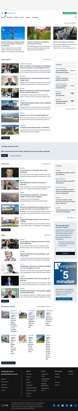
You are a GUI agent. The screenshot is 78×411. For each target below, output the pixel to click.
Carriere (28, 396)
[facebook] (54, 405)
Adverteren (4, 384)
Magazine (3, 379)
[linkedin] (62, 405)
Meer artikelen (46, 163)
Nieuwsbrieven (7, 371)
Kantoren (28, 377)
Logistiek (28, 382)
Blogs (3, 235)
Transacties (29, 385)
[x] (58, 405)
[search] (75, 17)
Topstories (5, 164)
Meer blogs (47, 235)
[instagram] (67, 405)
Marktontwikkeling (31, 388)
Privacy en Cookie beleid (17, 408)
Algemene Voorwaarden (36, 406)
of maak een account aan (16, 155)
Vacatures (70, 374)
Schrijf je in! (65, 253)
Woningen (29, 374)
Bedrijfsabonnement (9, 374)
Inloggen (4, 155)
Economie (28, 393)
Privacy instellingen (29, 408)
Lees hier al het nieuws (69, 23)
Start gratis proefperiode (70, 13)
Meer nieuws (6, 59)
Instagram (57, 377)
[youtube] (71, 405)
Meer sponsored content (44, 306)
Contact (3, 390)
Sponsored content (8, 306)
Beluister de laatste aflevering (64, 298)
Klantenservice (5, 381)
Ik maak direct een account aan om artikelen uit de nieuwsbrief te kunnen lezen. (66, 243)
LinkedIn (57, 374)
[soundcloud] (75, 405)
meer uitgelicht (71, 217)
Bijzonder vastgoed (31, 390)
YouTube (57, 385)
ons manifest (41, 402)
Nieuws (28, 371)
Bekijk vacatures (70, 109)
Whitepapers (4, 387)
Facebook (57, 382)
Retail (27, 379)
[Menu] (2, 13)
